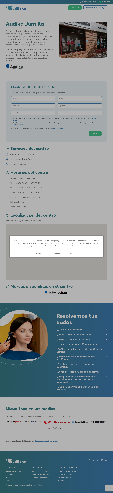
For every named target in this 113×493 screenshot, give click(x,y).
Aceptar (38, 253)
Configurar (55, 253)
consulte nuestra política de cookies (65, 246)
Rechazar (74, 253)
